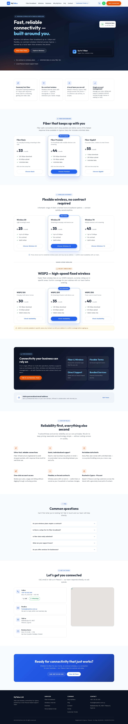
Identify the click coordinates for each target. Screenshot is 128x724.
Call (26, 598)
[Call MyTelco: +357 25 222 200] (99, 3)
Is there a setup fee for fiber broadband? (47, 530)
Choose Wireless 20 (30, 246)
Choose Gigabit (98, 171)
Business (48, 3)
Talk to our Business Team (31, 378)
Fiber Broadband (31, 3)
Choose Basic (29, 171)
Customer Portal (81, 3)
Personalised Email (50, 709)
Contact (70, 3)
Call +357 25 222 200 (56, 674)
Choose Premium (64, 171)
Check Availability (30, 318)
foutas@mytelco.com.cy (29, 609)
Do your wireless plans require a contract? (47, 523)
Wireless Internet (50, 702)
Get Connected (114, 3)
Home (69, 709)
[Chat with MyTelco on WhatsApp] (104, 3)
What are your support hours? (43, 543)
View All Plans (74, 674)
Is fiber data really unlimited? (43, 536)
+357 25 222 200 (26, 592)
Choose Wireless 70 (98, 246)
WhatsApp (35, 598)
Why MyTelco (57, 3)
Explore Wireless (38, 50)
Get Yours (105, 397)
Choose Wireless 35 (64, 246)
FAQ (64, 3)
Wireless (41, 3)
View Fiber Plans (21, 50)
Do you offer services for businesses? (46, 549)
